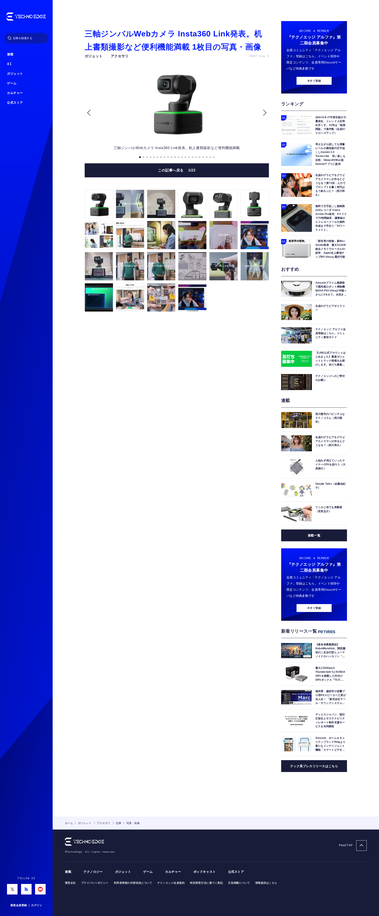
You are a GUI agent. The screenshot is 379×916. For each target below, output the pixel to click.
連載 (10, 54)
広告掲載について (239, 882)
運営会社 (70, 882)
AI (9, 64)
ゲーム (12, 83)
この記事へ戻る (177, 170)
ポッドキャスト (204, 871)
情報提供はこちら (266, 882)
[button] (89, 113)
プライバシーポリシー (95, 882)
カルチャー (15, 93)
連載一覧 (314, 535)
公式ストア (15, 102)
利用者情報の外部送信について (133, 882)
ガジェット (15, 73)
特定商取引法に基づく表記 (206, 882)
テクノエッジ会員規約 (171, 882)
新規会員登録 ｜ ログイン (26, 905)
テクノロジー (93, 871)
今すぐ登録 (314, 80)
